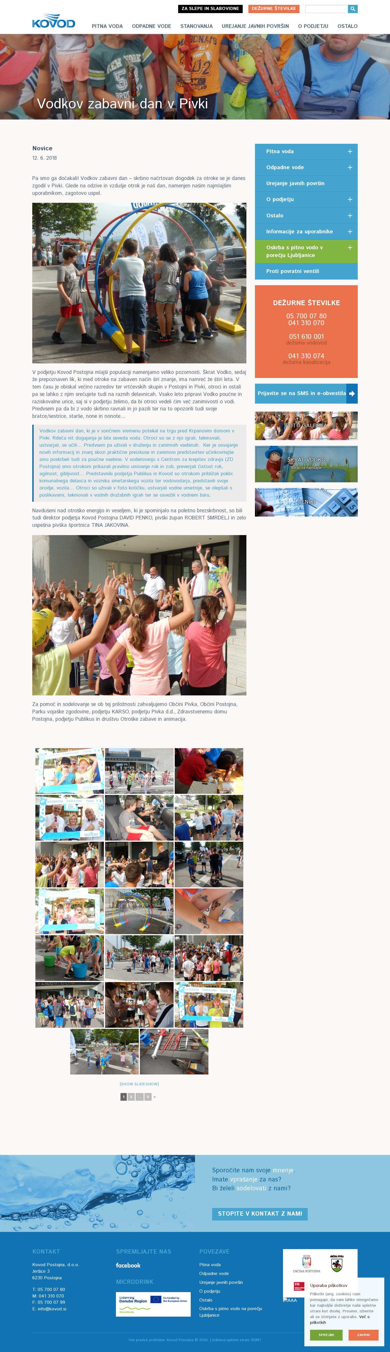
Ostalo (347, 26)
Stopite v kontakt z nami (260, 1214)
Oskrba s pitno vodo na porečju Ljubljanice (230, 1312)
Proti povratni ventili (292, 271)
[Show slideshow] (139, 1084)
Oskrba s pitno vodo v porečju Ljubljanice (294, 251)
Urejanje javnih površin (255, 26)
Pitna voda (107, 26)
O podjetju (313, 26)
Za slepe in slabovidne (210, 8)
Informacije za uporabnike (299, 232)
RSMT (256, 1340)
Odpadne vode (151, 26)
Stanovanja (196, 26)
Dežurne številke (274, 8)
